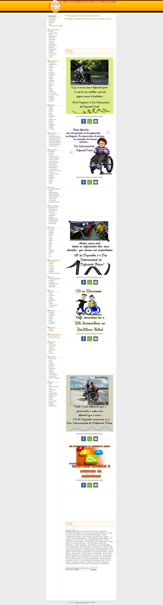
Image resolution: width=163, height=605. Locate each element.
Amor (50, 24)
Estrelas (51, 318)
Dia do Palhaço (87, 553)
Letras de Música (53, 169)
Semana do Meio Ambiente (90, 563)
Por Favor (51, 55)
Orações (51, 121)
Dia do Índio (87, 551)
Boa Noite (51, 37)
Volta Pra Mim (52, 223)
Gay (50, 388)
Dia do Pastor (107, 553)
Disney (51, 361)
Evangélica (52, 116)
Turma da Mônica (53, 374)
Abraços (51, 31)
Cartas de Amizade (54, 195)
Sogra (50, 253)
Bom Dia (51, 47)
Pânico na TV (52, 286)
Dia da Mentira (93, 538)
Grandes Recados (53, 165)
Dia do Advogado (104, 545)
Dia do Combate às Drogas (100, 548)
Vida (50, 183)
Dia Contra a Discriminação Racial (95, 533)
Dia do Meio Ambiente (100, 551)
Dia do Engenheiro (88, 550)
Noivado (51, 270)
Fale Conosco (108, 1)
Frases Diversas (53, 161)
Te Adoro (51, 99)
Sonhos (51, 178)
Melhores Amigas (53, 197)
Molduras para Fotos (73, 531)
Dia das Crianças (100, 541)
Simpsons (51, 369)
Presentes (51, 91)
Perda (50, 88)
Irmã (50, 237)
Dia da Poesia (78, 540)
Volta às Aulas (52, 405)
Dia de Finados (92, 543)
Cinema (51, 348)
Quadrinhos (52, 368)
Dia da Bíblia (77, 534)
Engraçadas (52, 285)
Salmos (51, 127)
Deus (50, 113)
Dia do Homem (77, 551)
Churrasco (52, 346)
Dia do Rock (97, 555)
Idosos (51, 391)
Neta (50, 245)
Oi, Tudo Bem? (53, 53)
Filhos (50, 235)
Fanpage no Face (72, 1)
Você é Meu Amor (53, 220)
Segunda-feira (52, 17)
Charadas (51, 280)
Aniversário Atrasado (54, 136)
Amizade (51, 22)
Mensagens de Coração (55, 170)
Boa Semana (52, 19)
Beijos (50, 34)
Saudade (51, 96)
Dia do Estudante (101, 550)
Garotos (51, 330)
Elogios (51, 78)
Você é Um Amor (53, 222)
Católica (51, 109)
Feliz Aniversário (53, 145)
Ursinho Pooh (52, 376)
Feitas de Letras (53, 156)
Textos (51, 182)
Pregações (52, 124)
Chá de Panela (52, 345)
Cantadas (51, 212)
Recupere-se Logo (53, 94)
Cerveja (51, 343)
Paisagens (51, 396)
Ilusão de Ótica (53, 393)
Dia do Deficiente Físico (74, 558)
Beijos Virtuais (53, 36)
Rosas (50, 301)
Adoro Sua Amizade (54, 189)
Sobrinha (51, 250)
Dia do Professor (86, 555)
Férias (50, 265)
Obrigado (51, 50)
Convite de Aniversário (55, 144)
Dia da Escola (87, 536)
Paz (50, 86)
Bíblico (51, 108)
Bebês (50, 293)
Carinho (51, 70)
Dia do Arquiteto (85, 546)
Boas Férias (52, 39)
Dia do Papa (97, 553)
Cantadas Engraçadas (54, 278)
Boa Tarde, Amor (53, 209)
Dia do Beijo (96, 546)
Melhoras (51, 85)
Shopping (51, 323)
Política (51, 399)
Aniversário (52, 21)
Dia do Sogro (107, 555)
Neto (50, 246)
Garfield (51, 363)
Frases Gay (52, 164)
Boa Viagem (52, 44)
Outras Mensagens (54, 174)
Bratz (50, 360)
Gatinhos (51, 298)
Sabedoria (51, 177)
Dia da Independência (79, 538)
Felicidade (51, 81)
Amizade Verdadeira (54, 193)
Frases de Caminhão (54, 157)
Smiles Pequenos (53, 305)
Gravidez (51, 268)
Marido (51, 243)
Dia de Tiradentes (81, 545)
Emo (50, 385)
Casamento (52, 262)
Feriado (51, 263)
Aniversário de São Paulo (89, 531)
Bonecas (51, 312)
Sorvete (51, 353)
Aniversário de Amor (54, 139)
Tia (50, 254)
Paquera (51, 217)
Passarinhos (52, 300)
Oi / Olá (51, 52)
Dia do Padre (76, 553)
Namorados (52, 215)
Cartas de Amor (53, 213)
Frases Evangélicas (54, 162)
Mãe (50, 242)
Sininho (51, 371)
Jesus (50, 117)
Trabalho (51, 402)
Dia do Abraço (92, 545)
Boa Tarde (51, 42)
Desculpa (51, 75)
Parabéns (51, 271)
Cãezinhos (52, 295)
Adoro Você (52, 62)
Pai (50, 248)
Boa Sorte (51, 41)
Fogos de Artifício (53, 386)
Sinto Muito (52, 97)
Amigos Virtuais (53, 192)
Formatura (52, 266)
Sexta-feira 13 (104, 563)
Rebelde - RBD (53, 401)
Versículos (51, 129)
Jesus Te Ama (52, 119)
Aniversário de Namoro (55, 142)
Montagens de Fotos (54, 25)
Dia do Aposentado (72, 546)
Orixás (51, 122)
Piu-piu (51, 366)
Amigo (51, 190)
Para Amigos (52, 200)
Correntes (51, 153)
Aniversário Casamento (55, 141)
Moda (50, 320)
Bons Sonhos (52, 49)
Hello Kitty (52, 365)
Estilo (50, 317)
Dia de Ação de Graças (78, 543)
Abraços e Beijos (53, 33)
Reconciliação (52, 93)
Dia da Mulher (103, 538)
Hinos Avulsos (53, 167)
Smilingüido (52, 373)
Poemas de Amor (53, 218)
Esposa (51, 233)
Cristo (50, 111)
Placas (51, 397)
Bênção (51, 106)
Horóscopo (52, 389)
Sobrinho (51, 251)
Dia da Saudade (78, 541)
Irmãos (51, 240)
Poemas (51, 175)
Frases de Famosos (54, 159)
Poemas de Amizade (54, 202)
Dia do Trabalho (71, 557)
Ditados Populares (53, 283)
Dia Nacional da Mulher (91, 558)
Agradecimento (53, 64)
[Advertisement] (89, 34)
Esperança (52, 80)
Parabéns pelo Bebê (54, 273)
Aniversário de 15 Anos (55, 137)
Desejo (51, 77)
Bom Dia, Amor (53, 210)
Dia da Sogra (89, 541)
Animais (51, 292)
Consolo (51, 72)
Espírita (51, 114)
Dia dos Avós (94, 557)
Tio (50, 256)
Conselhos (52, 151)
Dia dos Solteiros (105, 557)
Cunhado (51, 232)
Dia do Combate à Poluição (80, 548)
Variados (51, 404)
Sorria (50, 180)
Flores (50, 297)
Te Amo (51, 101)
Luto (50, 83)
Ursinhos (51, 306)
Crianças (51, 154)
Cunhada (51, 230)
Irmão (50, 238)
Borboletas (52, 313)
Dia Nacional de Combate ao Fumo (92, 560)
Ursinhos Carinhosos (54, 377)
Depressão (52, 73)
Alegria (51, 65)
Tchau (50, 57)
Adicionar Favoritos (85, 1)
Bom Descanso (53, 45)
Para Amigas (52, 198)
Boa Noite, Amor (53, 207)
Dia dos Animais (83, 557)
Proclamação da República (94, 540)
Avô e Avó (51, 229)
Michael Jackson (53, 394)
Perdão (51, 89)
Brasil (50, 383)
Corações (51, 315)
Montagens (98, 1)
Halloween (90, 562)
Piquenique (52, 349)
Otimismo (51, 172)
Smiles (51, 303)
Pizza (50, 351)
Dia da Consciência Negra (92, 534)
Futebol (51, 329)
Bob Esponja (52, 358)
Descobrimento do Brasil (74, 533)
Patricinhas (52, 321)
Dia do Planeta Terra (73, 555)
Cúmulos (51, 282)
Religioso (51, 125)
